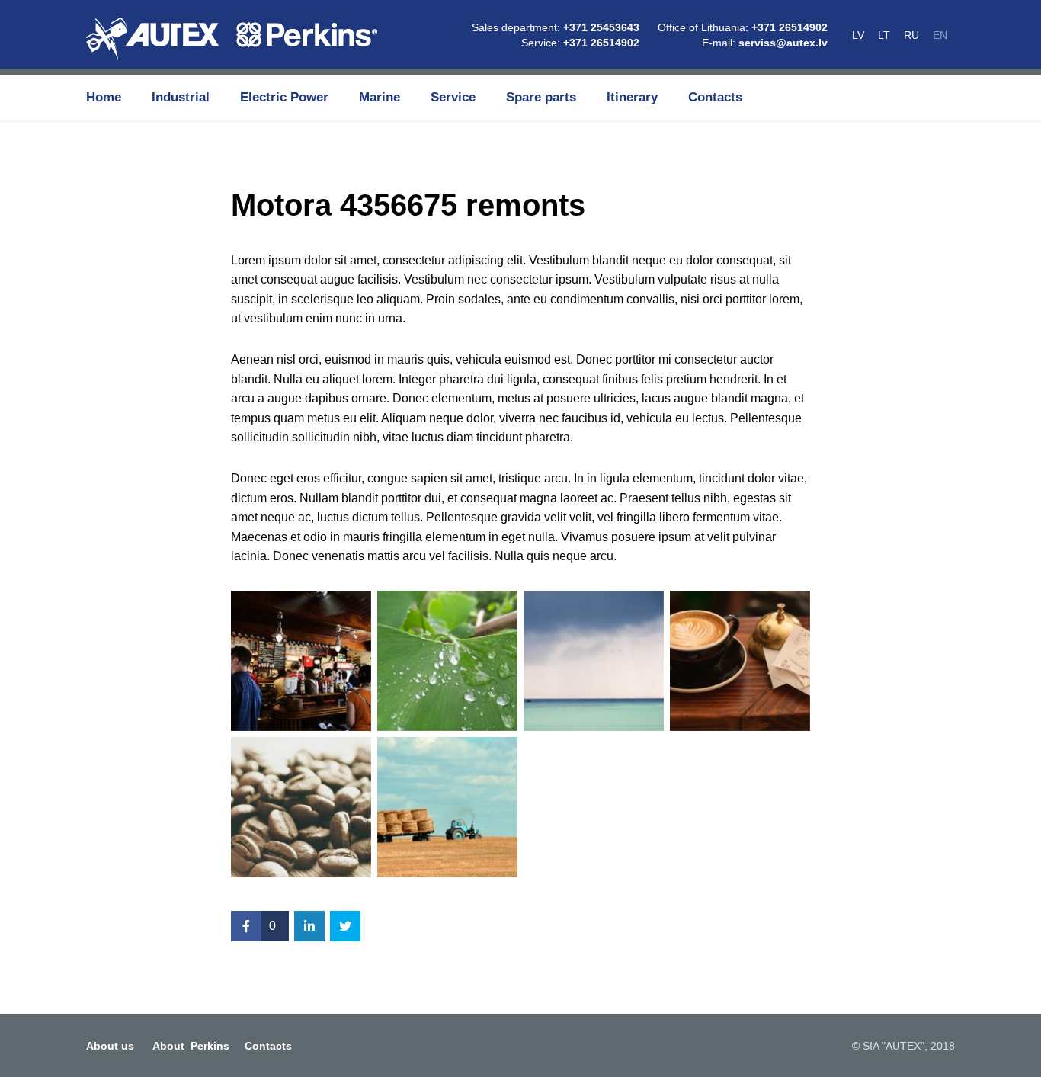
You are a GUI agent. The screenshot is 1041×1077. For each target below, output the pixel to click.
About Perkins (190, 1046)
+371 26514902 (601, 43)
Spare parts (541, 97)
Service (453, 97)
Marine (379, 97)
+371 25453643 (601, 27)
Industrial (181, 97)
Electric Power (284, 97)
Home (103, 97)
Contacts (715, 97)
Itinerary (632, 97)
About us (110, 1046)
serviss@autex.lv (783, 43)
